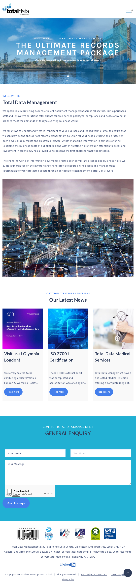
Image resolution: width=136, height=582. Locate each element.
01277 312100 (87, 556)
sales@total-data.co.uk (75, 551)
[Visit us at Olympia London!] (22, 329)
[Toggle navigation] (130, 11)
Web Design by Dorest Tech (94, 574)
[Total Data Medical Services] (113, 329)
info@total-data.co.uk (39, 551)
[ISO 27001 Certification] (68, 329)
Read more (13, 391)
